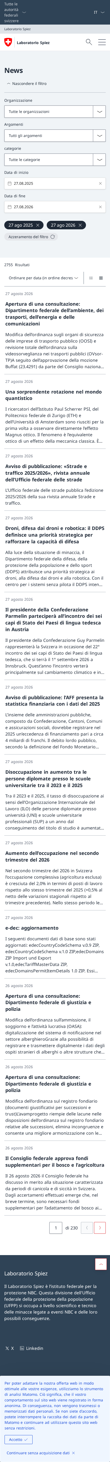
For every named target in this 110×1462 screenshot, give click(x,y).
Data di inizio (16, 172)
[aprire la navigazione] (102, 42)
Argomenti (13, 124)
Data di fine (14, 195)
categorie (12, 148)
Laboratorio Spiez (33, 42)
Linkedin (34, 1348)
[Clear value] (100, 183)
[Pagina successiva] (100, 1228)
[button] (101, 1264)
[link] (55, 330)
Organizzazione (18, 100)
